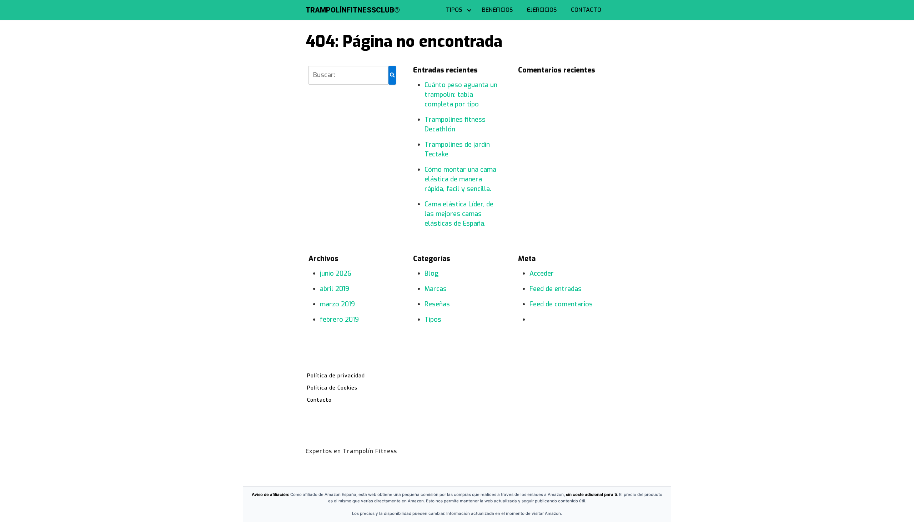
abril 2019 (334, 289)
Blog (431, 273)
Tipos (433, 319)
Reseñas (437, 304)
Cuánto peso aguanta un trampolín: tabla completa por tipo (461, 95)
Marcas (436, 289)
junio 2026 (335, 273)
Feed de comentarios (561, 304)
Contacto (319, 400)
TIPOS (454, 10)
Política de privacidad (336, 375)
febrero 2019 (339, 319)
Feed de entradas (555, 289)
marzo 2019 (337, 304)
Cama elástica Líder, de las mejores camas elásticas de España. (459, 214)
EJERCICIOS (542, 10)
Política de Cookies (332, 388)
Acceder (541, 273)
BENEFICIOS (497, 10)
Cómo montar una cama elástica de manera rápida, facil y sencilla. (460, 179)
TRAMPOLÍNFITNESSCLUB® (353, 10)
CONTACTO (586, 10)
